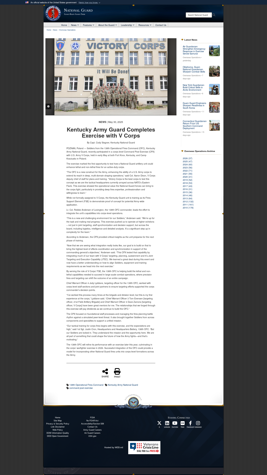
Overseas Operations (192, 57)
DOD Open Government (57, 436)
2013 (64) (187, 198)
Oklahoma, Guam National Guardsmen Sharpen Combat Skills (194, 69)
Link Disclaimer (58, 427)
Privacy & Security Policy (57, 424)
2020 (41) (187, 176)
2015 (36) (187, 192)
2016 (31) (187, 189)
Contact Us (160, 25)
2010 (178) (188, 207)
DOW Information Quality (58, 433)
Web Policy (58, 430)
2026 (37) (187, 158)
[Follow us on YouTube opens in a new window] (175, 424)
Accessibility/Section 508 (92, 424)
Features (87, 25)
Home (64, 25)
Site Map (58, 420)
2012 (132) (188, 201)
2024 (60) (187, 164)
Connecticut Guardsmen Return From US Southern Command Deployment (195, 125)
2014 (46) (187, 195)
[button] (90, 2)
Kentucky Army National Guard (123, 384)
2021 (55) (187, 173)
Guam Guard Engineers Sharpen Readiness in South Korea (194, 105)
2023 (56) (187, 167)
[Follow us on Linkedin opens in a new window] (167, 424)
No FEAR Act (92, 420)
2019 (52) (187, 179)
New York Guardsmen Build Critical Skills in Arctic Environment (193, 87)
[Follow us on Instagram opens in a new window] (198, 424)
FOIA (92, 417)
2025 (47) (187, 161)
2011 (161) (188, 204)
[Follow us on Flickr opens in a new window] (182, 424)
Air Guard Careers (92, 433)
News (73, 25)
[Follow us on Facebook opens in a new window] (190, 424)
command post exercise (81, 387)
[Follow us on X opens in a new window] (159, 424)
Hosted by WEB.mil (113, 447)
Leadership (126, 25)
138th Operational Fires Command (86, 384)
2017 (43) (187, 186)
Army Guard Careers (92, 430)
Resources (143, 25)
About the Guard (106, 25)
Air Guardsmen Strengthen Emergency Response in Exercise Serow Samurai (194, 50)
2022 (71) (187, 170)
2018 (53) (187, 182)
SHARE (105, 376)
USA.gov (92, 436)
